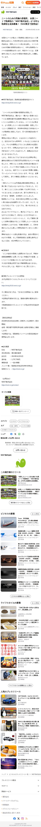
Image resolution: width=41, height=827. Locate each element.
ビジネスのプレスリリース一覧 (18, 774)
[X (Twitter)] (15, 434)
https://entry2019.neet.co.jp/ (11, 103)
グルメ (15, 7)
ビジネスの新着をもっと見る (20, 596)
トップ (4, 774)
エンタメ (8, 7)
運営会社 (5, 797)
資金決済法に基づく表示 (11, 813)
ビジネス (13, 421)
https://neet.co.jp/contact (10, 385)
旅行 (20, 7)
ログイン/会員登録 (33, 2)
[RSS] (26, 818)
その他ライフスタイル (9, 430)
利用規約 (5, 805)
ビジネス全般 (25, 426)
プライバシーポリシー (10, 809)
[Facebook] (11, 434)
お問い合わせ (20, 450)
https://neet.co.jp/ (18, 369)
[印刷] (23, 434)
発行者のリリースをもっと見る (20, 502)
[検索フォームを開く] (22, 2)
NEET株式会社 (7, 29)
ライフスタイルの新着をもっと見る (20, 685)
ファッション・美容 (29, 7)
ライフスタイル (23, 421)
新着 (2, 7)
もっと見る (35, 514)
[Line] (19, 434)
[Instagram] (22, 818)
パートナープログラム (10, 801)
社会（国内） (14, 426)
